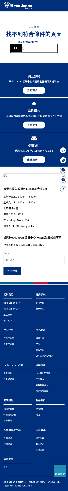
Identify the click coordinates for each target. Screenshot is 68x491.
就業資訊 (41, 365)
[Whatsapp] (63, 150)
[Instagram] (63, 160)
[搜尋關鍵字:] (34, 48)
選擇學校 (41, 294)
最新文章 (8, 459)
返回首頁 (42, 42)
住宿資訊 (41, 429)
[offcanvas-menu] (63, 5)
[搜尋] (16, 48)
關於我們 (8, 294)
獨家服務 (8, 400)
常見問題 (41, 329)
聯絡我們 (41, 400)
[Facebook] (63, 170)
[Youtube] (63, 179)
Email (6, 253)
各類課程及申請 (12, 429)
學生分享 (8, 329)
